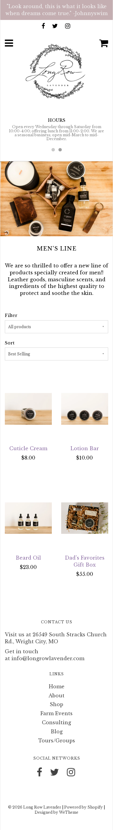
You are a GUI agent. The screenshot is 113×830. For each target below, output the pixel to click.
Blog (57, 731)
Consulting (56, 722)
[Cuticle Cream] (28, 409)
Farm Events (56, 713)
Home (56, 686)
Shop (56, 704)
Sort (9, 343)
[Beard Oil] (28, 518)
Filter (11, 315)
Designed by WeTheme (56, 812)
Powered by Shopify (83, 807)
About (56, 696)
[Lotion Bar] (84, 409)
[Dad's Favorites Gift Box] (84, 518)
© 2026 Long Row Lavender (34, 807)
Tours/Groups (56, 741)
